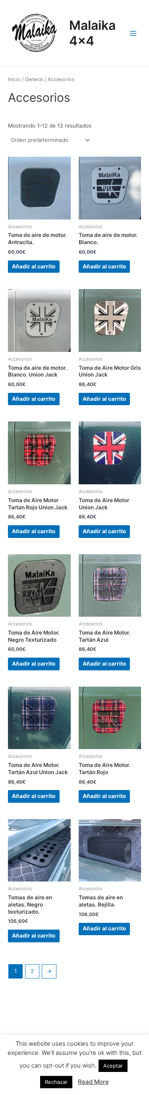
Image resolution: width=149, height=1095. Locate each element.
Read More (93, 1081)
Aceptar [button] (113, 1065)
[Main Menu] (133, 33)
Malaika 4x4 (92, 32)
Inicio (14, 79)
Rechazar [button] (56, 1082)
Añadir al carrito (33, 266)
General (34, 79)
